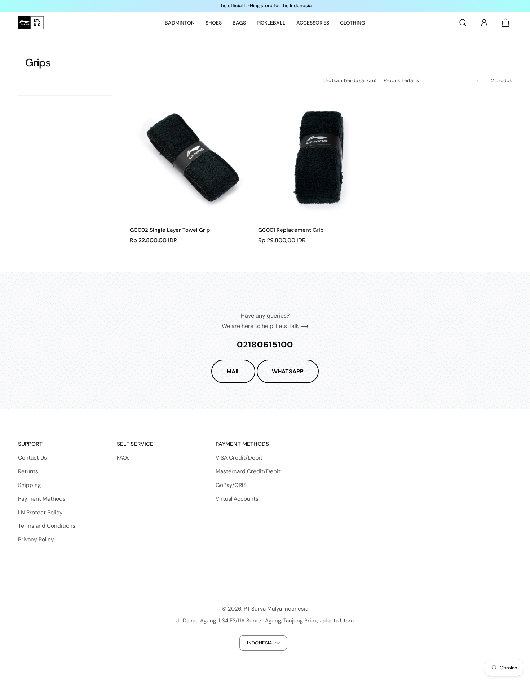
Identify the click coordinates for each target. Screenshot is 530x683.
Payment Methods (42, 498)
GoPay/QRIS (231, 485)
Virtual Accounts (237, 498)
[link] (179, 23)
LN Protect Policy (40, 512)
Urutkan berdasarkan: (349, 80)
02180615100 (265, 344)
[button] (463, 23)
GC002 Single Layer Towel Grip (170, 230)
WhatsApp (288, 371)
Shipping (29, 485)
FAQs (123, 457)
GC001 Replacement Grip (291, 230)
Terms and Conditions (46, 525)
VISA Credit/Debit (239, 457)
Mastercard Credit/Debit (248, 471)
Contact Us (32, 457)
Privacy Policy (36, 539)
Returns (28, 471)
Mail (233, 371)
